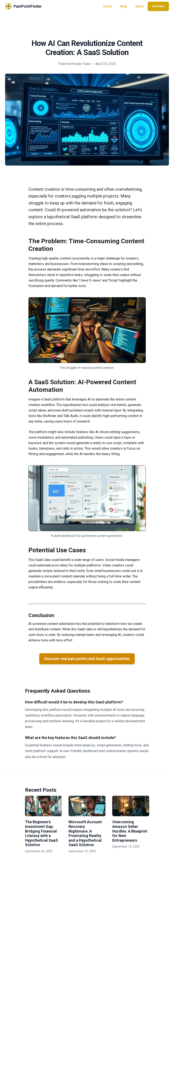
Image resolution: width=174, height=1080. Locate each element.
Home (107, 6)
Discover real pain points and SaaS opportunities (87, 658)
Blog (123, 6)
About (139, 6)
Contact (158, 6)
